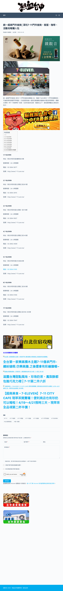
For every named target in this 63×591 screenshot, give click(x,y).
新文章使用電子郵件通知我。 (12, 469)
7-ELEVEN (54, 418)
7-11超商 (36, 418)
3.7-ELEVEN (8, 140)
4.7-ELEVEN (8, 142)
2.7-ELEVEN (8, 138)
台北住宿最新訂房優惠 (10, 150)
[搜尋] (56, 15)
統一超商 (16, 421)
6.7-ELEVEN (8, 146)
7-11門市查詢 (45, 418)
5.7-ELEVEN (8, 144)
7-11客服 (20, 418)
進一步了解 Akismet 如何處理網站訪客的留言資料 (41, 483)
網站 (44, 442)
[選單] (59, 15)
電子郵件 (26, 442)
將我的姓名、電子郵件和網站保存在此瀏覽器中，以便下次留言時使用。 (21, 461)
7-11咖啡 (12, 418)
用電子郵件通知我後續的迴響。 (13, 465)
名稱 (5, 442)
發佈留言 (7, 481)
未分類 (14, 32)
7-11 (5, 418)
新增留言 (7, 447)
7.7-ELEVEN (8, 148)
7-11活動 (28, 418)
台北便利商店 (8, 421)
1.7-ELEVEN (8, 136)
